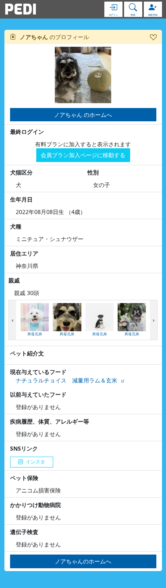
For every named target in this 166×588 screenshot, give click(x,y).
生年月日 (21, 199)
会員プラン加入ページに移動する (83, 155)
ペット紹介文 (27, 353)
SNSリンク (24, 448)
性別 (93, 172)
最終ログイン (27, 131)
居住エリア (24, 253)
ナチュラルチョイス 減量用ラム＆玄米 (66, 380)
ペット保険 (24, 478)
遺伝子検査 (24, 532)
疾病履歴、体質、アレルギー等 (49, 421)
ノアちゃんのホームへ (83, 561)
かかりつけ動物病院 (35, 505)
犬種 (15, 226)
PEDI (20, 9)
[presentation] (12, 320)
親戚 (14, 280)
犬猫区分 (21, 172)
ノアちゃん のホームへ (83, 114)
